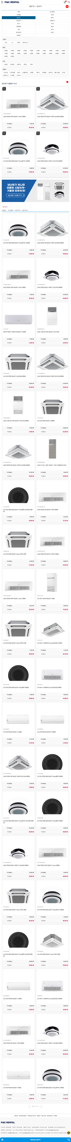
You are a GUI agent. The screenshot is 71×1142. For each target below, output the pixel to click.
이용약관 (16, 1115)
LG (12, 42)
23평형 (25, 53)
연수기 (52, 29)
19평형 (18, 53)
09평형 (25, 50)
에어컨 (52, 14)
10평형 (31, 50)
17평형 (6, 53)
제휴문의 (39, 1115)
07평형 (12, 50)
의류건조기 (18, 20)
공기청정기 (52, 12)
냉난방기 (19, 17)
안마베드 (19, 35)
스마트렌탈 (12, 72)
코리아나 (19, 75)
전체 (19, 12)
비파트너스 (6, 75)
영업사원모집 (49, 1115)
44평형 (63, 53)
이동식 (31, 64)
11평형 (37, 50)
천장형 (25, 64)
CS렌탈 (31, 72)
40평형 (57, 53)
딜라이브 (51, 72)
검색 (69, 2)
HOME (2, 1140)
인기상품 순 (10, 210)
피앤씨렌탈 (12, 2)
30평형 (44, 53)
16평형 (63, 50)
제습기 (52, 26)
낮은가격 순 (18, 210)
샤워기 (52, 32)
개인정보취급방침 (22, 1115)
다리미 (52, 23)
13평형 (50, 50)
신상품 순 (4, 210)
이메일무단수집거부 (31, 1115)
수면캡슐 (19, 14)
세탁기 (52, 17)
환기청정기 (18, 32)
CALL (69, 1140)
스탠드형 (19, 64)
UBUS (18, 72)
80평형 (12, 56)
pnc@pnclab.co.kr (53, 1130)
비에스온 (6, 72)
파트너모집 (43, 1115)
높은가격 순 (25, 210)
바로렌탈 (44, 72)
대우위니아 (25, 42)
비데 (19, 29)
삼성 (6, 42)
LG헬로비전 (25, 72)
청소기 (18, 23)
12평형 (44, 50)
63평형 (6, 56)
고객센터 (55, 1115)
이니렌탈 (12, 75)
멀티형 (5, 64)
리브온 (63, 72)
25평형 (31, 53)
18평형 (12, 53)
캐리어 (18, 42)
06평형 (6, 50)
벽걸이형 (12, 64)
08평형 (18, 50)
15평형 (57, 50)
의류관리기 (52, 20)
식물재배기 (18, 26)
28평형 (37, 53)
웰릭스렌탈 (57, 72)
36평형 (50, 53)
